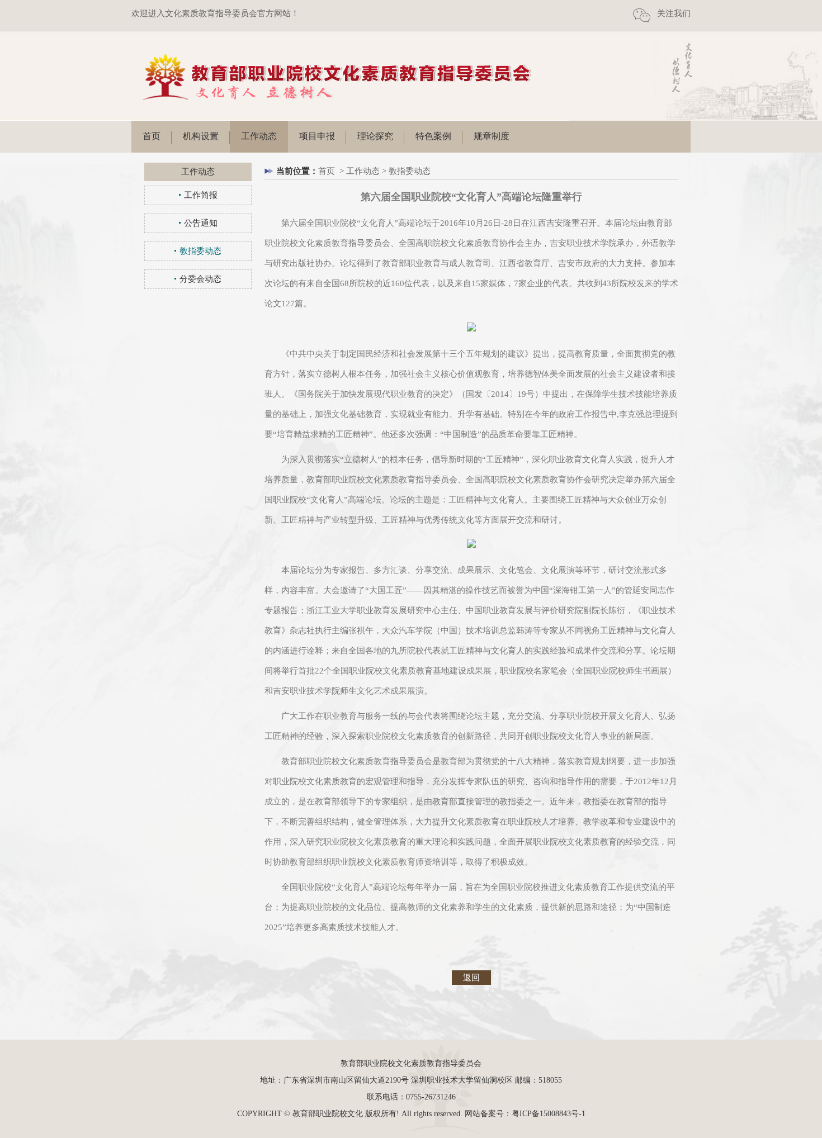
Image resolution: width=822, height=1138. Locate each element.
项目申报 (317, 136)
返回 (471, 977)
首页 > (332, 171)
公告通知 (201, 223)
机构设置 (201, 136)
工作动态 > (367, 171)
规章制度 (491, 136)
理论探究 (375, 136)
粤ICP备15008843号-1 (548, 1113)
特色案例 (433, 136)
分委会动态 (200, 278)
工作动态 (259, 136)
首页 (151, 136)
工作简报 (201, 195)
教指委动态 (200, 250)
